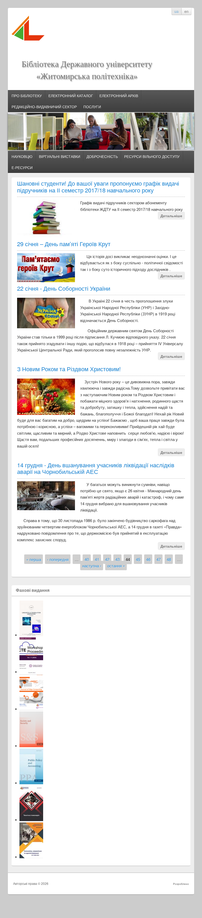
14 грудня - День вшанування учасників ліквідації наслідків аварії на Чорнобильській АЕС (95, 468)
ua (176, 11)
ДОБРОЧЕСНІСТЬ (102, 156)
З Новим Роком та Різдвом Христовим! (69, 369)
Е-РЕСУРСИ (22, 167)
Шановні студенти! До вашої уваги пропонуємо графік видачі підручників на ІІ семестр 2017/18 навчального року (98, 186)
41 (97, 559)
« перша (33, 559)
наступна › (91, 565)
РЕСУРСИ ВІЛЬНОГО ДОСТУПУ (152, 156)
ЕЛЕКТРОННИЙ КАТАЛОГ (70, 95)
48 (169, 559)
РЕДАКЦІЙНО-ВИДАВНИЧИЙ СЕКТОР (44, 106)
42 (107, 559)
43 (117, 559)
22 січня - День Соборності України (63, 288)
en (186, 11)
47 (158, 559)
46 (148, 559)
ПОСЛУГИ (92, 106)
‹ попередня (58, 559)
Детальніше (171, 215)
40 (87, 559)
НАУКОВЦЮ (22, 156)
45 (138, 559)
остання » (116, 565)
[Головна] (28, 43)
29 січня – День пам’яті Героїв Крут (63, 244)
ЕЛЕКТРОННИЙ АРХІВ (118, 95)
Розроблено (181, 884)
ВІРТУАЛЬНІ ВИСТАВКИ (59, 156)
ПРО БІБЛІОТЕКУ (27, 95)
